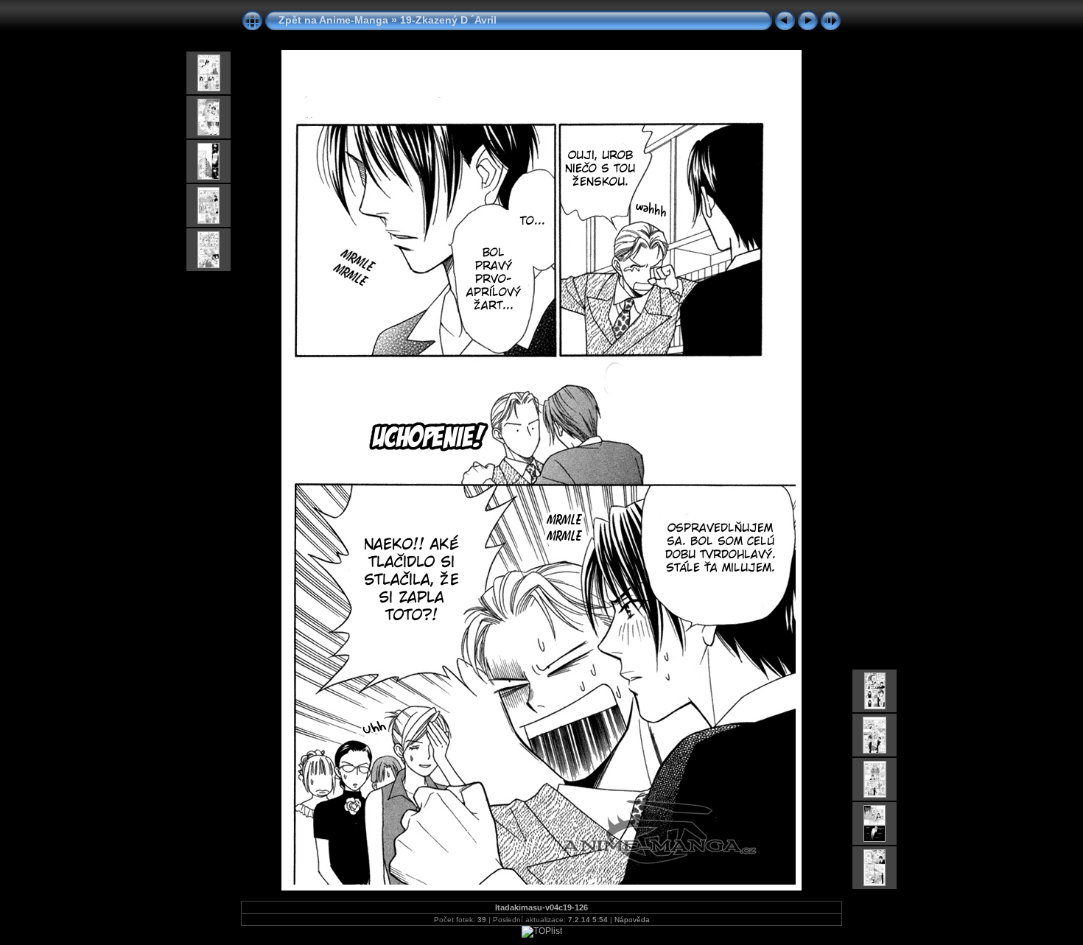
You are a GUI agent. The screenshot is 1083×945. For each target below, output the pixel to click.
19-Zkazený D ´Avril (448, 20)
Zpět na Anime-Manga (333, 20)
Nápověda (632, 920)
